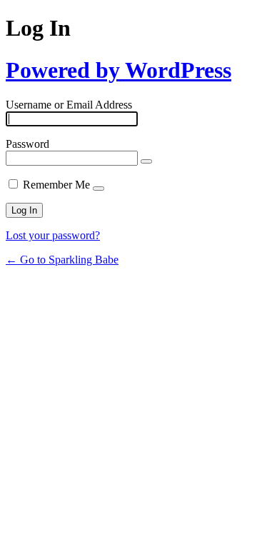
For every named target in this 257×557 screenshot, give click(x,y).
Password (27, 144)
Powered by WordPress (118, 70)
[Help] (98, 188)
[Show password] (146, 161)
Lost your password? (53, 235)
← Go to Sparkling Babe (62, 260)
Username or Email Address (69, 105)
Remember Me (56, 185)
